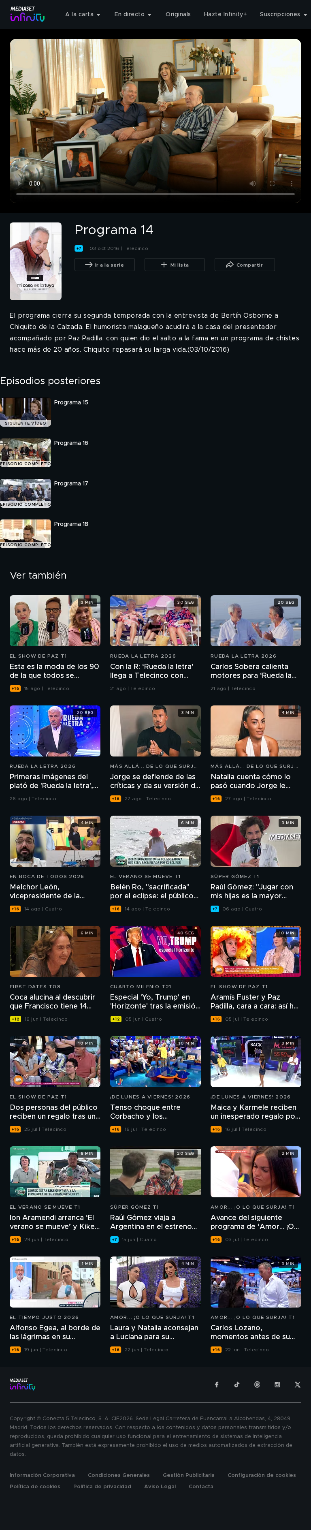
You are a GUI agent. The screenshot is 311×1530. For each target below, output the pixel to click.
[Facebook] (216, 1384)
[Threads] (257, 1384)
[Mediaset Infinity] (28, 14)
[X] (297, 1384)
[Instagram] (277, 1384)
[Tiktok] (237, 1384)
